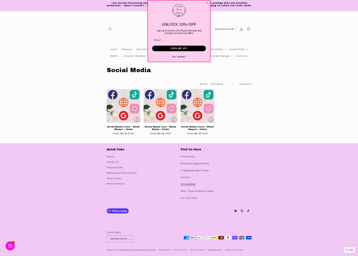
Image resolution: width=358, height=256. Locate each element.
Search (111, 156)
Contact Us (113, 162)
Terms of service (197, 250)
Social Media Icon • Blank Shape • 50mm (160, 128)
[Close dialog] (207, 3)
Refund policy (165, 250)
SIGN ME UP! (179, 48)
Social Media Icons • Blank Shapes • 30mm (123, 128)
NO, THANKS (179, 57)
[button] (110, 29)
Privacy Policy (114, 178)
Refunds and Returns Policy (122, 173)
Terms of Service (116, 184)
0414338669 (188, 184)
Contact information (234, 250)
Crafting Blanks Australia (126, 250)
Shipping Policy (115, 167)
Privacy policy (180, 250)
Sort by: (204, 84)
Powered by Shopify (147, 250)
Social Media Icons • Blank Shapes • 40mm (197, 128)
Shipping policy (215, 250)
